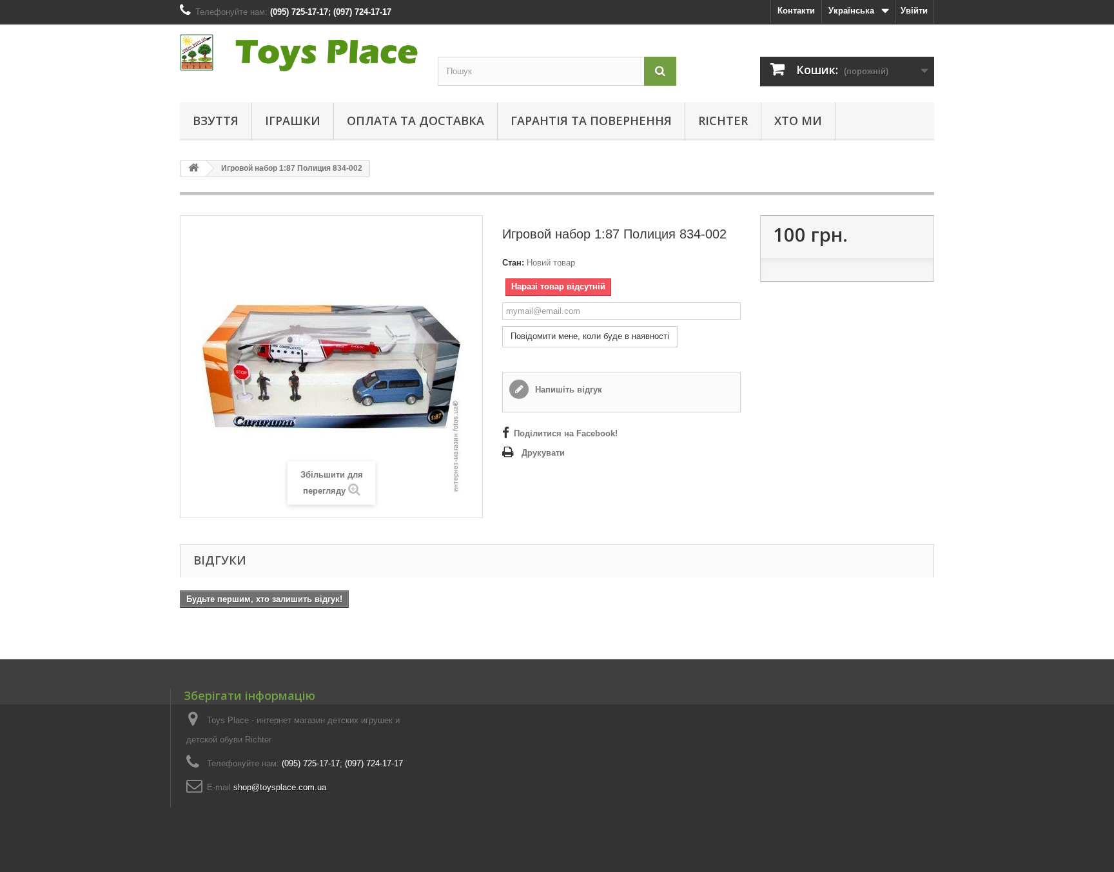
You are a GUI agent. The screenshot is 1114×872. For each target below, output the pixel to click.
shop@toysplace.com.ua (279, 787)
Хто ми (798, 120)
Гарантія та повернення (591, 120)
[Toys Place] (299, 53)
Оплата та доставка (415, 120)
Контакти (796, 10)
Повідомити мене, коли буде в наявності (590, 336)
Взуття (216, 120)
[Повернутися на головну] (193, 168)
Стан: (513, 262)
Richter (723, 120)
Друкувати (543, 453)
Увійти (914, 10)
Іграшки (292, 120)
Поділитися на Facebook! (566, 433)
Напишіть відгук (567, 389)
